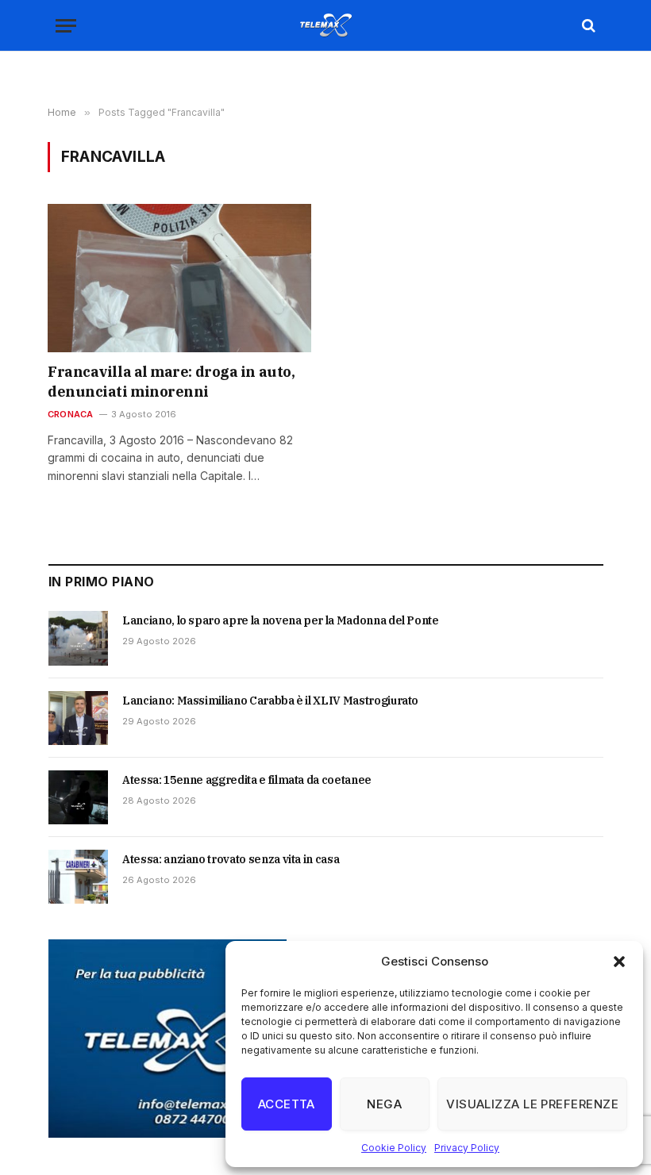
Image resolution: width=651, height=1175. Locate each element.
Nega (384, 1104)
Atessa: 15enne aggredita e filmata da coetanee (247, 780)
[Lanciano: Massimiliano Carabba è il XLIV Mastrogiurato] (78, 718)
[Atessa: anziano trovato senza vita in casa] (78, 877)
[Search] (587, 26)
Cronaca (71, 414)
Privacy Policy (466, 1148)
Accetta (286, 1104)
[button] (619, 962)
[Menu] (66, 26)
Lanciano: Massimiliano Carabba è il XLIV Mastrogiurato (270, 700)
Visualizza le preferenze (532, 1104)
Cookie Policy (393, 1148)
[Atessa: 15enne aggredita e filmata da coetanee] (78, 797)
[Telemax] (325, 25)
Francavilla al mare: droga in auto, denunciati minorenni (171, 381)
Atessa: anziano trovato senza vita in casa (230, 859)
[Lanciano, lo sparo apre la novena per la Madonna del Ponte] (78, 638)
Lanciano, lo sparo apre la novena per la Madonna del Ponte (280, 620)
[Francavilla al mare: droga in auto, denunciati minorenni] (179, 278)
